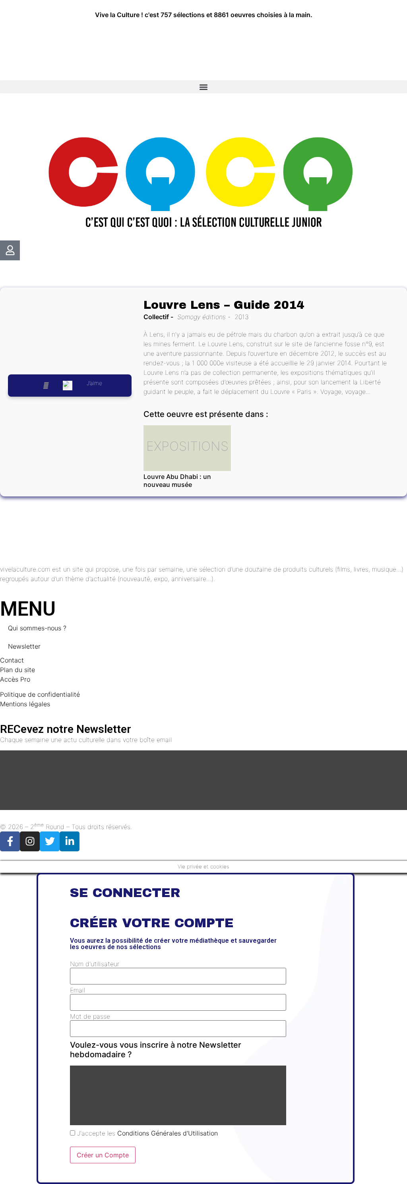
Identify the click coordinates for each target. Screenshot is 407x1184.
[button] (203, 86)
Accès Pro (15, 679)
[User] (10, 250)
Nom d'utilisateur (94, 964)
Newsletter (24, 646)
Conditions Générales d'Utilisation (167, 1133)
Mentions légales (25, 704)
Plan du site (17, 670)
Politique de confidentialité (40, 694)
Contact (12, 660)
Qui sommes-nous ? (37, 628)
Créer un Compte (103, 1155)
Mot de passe (90, 1016)
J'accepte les (146, 1133)
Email (77, 990)
